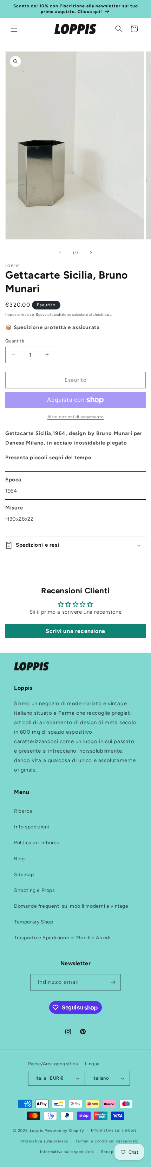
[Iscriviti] (112, 982)
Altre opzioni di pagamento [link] (75, 416)
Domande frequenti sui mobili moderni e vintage (71, 906)
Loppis (37, 1130)
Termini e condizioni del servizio (107, 1141)
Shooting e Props (34, 890)
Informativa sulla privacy (44, 1141)
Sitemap (24, 875)
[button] (14, 28)
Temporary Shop (33, 922)
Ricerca (23, 811)
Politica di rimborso (37, 843)
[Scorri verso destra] (91, 252)
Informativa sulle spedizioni (67, 1151)
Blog (19, 859)
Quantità (14, 341)
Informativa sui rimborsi (114, 1130)
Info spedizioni (31, 827)
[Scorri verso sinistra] (60, 252)
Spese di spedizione (53, 314)
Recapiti (109, 1151)
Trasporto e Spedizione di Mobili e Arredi (62, 938)
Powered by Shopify (64, 1130)
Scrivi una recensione (75, 631)
